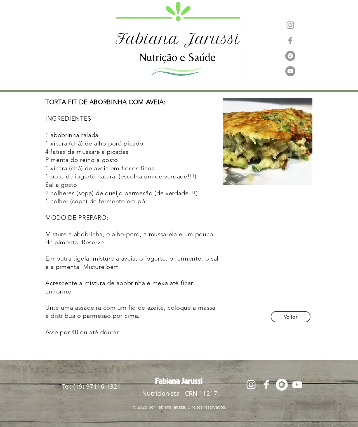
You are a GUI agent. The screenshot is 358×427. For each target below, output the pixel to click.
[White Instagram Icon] (251, 385)
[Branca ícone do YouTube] (297, 385)
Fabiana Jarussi (178, 381)
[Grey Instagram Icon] (290, 25)
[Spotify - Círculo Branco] (282, 385)
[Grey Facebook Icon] (290, 40)
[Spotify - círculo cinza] (290, 56)
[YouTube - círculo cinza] (290, 71)
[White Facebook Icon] (266, 385)
